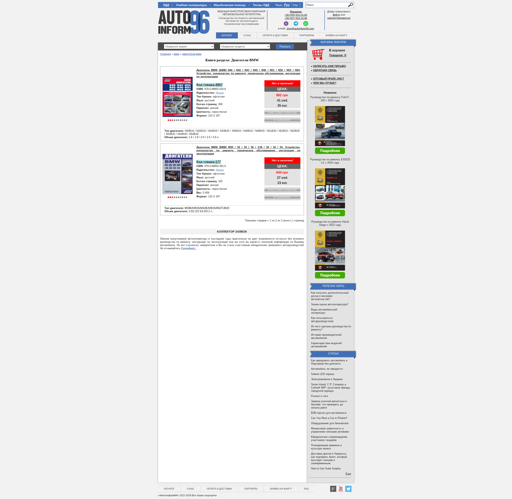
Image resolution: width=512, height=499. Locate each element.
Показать (285, 46)
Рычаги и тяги (319, 396)
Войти (336, 14)
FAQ (306, 488)
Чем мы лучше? (324, 82)
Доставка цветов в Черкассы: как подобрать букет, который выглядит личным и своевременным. (329, 458)
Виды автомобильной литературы (324, 311)
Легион (220, 92)
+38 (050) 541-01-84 (296, 15)
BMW (176, 54)
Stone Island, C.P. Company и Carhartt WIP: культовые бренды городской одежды (330, 387)
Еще (348, 473)
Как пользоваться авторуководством (322, 319)
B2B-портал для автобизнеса (328, 412)
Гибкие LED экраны (322, 374)
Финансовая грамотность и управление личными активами (330, 430)
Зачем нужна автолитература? (329, 304)
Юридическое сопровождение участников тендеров (329, 438)
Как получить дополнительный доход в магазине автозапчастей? (329, 296)
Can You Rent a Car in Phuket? (329, 418)
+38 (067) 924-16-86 (296, 18)
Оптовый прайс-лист (328, 78)
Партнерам (306, 35)
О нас (247, 35)
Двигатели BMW (191, 54)
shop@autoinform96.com (300, 28)
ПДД (166, 5)
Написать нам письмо (329, 66)
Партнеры (251, 488)
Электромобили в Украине (327, 379)
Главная (165, 54)
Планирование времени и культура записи (326, 447)
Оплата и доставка (275, 35)
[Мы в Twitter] (348, 489)
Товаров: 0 (337, 55)
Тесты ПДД (261, 5)
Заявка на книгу (336, 35)
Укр (295, 5)
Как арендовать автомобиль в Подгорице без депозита (329, 362)
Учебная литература (191, 5)
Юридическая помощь (230, 5)
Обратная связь (325, 70)
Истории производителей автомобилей (326, 336)
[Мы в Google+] (333, 489)
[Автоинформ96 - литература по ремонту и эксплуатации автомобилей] (184, 21)
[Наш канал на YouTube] (341, 489)
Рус (287, 5)
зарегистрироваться (338, 18)
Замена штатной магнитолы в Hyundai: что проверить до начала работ (329, 404)
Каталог (227, 35)
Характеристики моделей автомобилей (326, 345)
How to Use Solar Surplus (326, 468)
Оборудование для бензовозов (329, 423)
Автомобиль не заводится (327, 368)
